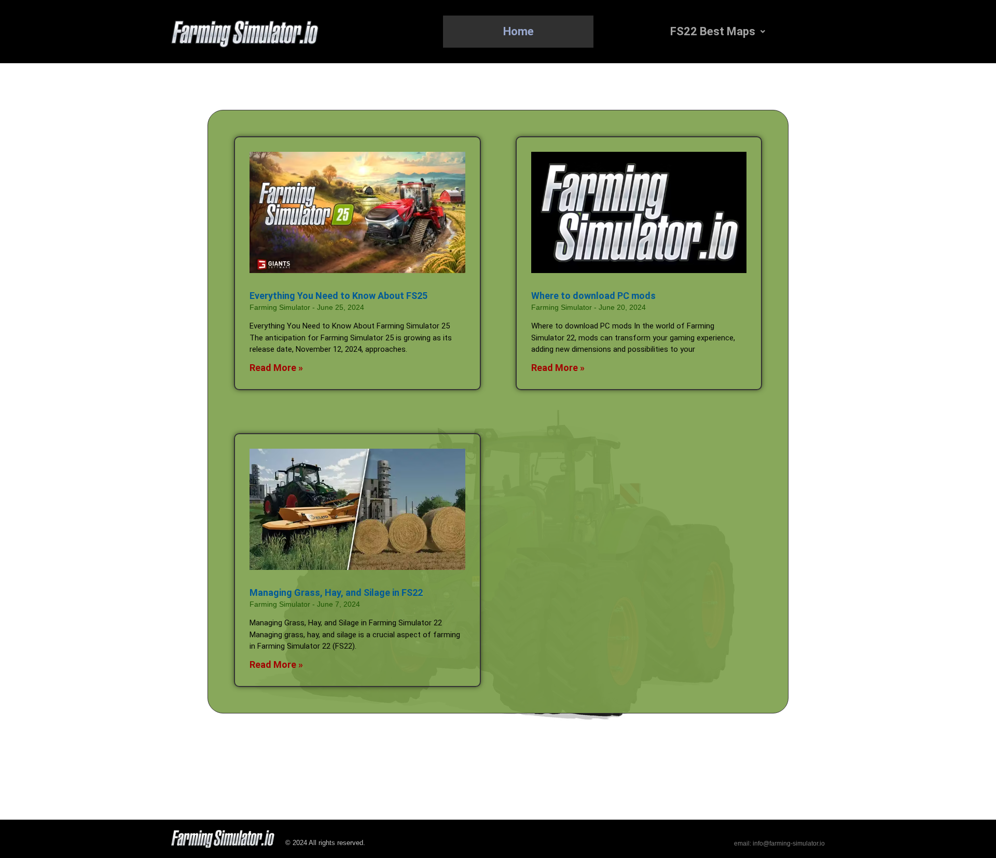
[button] (717, 32)
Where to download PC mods (593, 295)
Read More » (276, 367)
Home (518, 31)
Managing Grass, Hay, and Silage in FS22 (336, 592)
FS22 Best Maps (712, 31)
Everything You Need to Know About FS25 (338, 295)
